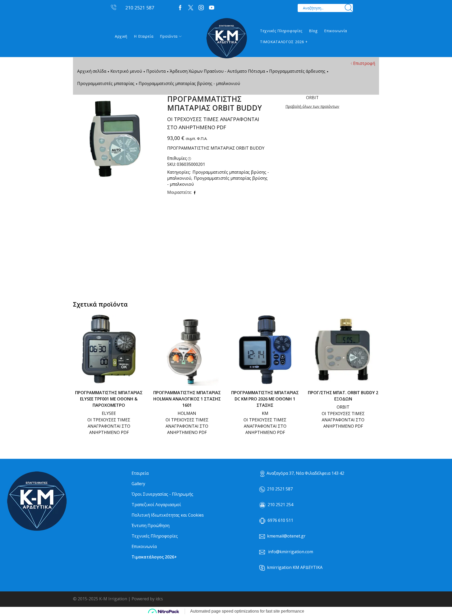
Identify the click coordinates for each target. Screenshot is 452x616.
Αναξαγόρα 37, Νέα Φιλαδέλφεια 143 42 (305, 473)
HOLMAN (187, 413)
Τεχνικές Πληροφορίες (281, 30)
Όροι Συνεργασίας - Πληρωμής (162, 494)
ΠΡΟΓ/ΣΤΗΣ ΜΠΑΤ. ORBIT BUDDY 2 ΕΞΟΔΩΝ (343, 396)
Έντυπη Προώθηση (151, 525)
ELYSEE (109, 413)
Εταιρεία (140, 473)
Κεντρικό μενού (126, 71)
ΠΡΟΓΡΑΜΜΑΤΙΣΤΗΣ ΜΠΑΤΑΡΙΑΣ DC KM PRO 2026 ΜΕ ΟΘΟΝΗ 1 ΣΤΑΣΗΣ (265, 399)
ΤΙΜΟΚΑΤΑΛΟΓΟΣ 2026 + (284, 41)
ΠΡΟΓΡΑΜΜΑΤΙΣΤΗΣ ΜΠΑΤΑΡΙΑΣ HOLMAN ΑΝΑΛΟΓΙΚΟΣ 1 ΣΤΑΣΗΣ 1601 (187, 399)
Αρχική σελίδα (91, 71)
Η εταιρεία (143, 36)
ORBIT (343, 407)
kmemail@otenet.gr (286, 536)
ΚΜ (265, 413)
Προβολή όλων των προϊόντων (312, 106)
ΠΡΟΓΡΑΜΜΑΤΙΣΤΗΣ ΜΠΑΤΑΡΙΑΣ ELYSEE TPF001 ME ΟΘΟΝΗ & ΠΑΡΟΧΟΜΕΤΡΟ (109, 399)
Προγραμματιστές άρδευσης (297, 71)
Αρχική (121, 36)
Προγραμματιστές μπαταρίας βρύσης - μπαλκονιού (189, 83)
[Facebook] (180, 8)
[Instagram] (201, 8)
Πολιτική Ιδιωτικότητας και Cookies (168, 515)
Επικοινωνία (335, 30)
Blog (313, 30)
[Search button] (349, 8)
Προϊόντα (169, 36)
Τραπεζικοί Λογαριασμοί (156, 504)
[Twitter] (190, 8)
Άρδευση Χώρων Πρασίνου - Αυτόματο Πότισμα (217, 71)
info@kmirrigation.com (290, 552)
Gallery (138, 484)
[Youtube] (211, 8)
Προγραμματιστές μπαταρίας (105, 83)
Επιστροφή (364, 63)
